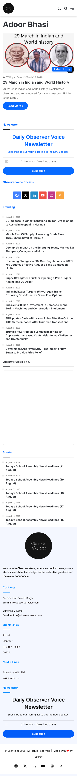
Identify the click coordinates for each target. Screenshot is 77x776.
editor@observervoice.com (26, 615)
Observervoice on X (16, 361)
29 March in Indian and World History (36, 82)
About (6, 635)
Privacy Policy (11, 646)
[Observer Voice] (8, 8)
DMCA (6, 652)
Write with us (11, 678)
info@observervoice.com (24, 602)
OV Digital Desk (14, 77)
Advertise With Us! (14, 672)
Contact (8, 640)
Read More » (15, 105)
